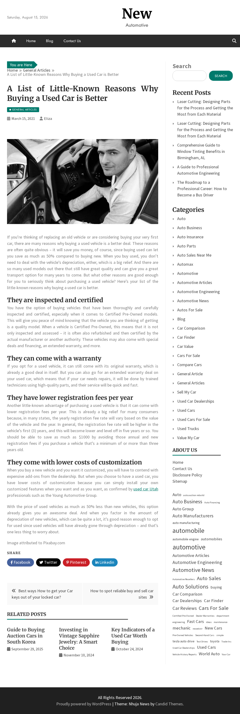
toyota (214, 641)
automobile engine (185, 539)
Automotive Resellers (183, 579)
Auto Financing (212, 502)
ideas (209, 622)
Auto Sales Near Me (194, 255)
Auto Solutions (190, 586)
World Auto (209, 653)
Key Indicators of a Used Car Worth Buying (133, 636)
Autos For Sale (189, 310)
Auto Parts (186, 246)
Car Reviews (184, 608)
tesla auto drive (183, 641)
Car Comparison (191, 328)
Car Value (185, 346)
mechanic (181, 628)
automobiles (211, 539)
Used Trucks (188, 428)
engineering (178, 622)
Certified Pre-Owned (183, 615)
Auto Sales (209, 578)
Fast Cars (195, 621)
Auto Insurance (190, 236)
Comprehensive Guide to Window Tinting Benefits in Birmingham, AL (201, 151)
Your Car (226, 654)
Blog (49, 41)
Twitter (50, 562)
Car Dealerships (187, 600)
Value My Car (188, 437)
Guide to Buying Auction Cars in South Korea (26, 636)
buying (216, 587)
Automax (185, 264)
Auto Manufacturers (192, 516)
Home (31, 41)
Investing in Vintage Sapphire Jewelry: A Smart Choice (79, 639)
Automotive (187, 273)
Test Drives (202, 641)
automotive (189, 547)
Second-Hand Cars (204, 635)
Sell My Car (186, 392)
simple (220, 635)
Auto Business (189, 227)
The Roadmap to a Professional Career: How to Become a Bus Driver (202, 189)
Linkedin (106, 562)
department (223, 615)
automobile (188, 530)
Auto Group (183, 509)
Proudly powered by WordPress (84, 704)
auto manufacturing (186, 523)
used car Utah (145, 489)
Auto (181, 218)
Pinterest (77, 562)
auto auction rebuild (193, 495)
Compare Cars (189, 364)
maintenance (220, 622)
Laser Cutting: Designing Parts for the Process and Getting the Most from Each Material (205, 108)
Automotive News (193, 300)
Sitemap (179, 481)
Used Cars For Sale (193, 419)
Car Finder (186, 337)
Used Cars (186, 410)
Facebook (21, 562)
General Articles (191, 383)
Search (181, 66)
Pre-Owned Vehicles (182, 635)
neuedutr (197, 628)
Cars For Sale (188, 355)
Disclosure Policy (187, 475)
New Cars (213, 628)
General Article (190, 373)
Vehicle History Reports (184, 654)
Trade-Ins (226, 641)
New (137, 13)
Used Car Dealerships (195, 401)
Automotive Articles (194, 282)
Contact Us (72, 41)
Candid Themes (169, 704)
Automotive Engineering (198, 291)
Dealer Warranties (205, 615)
